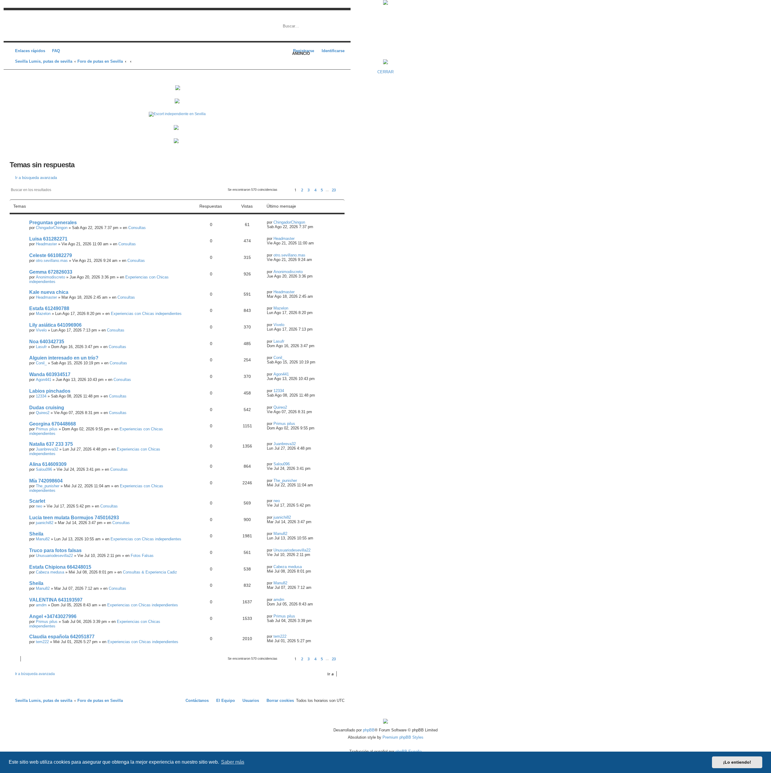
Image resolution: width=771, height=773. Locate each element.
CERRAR (385, 72)
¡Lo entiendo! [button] (737, 762)
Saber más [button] (232, 762)
